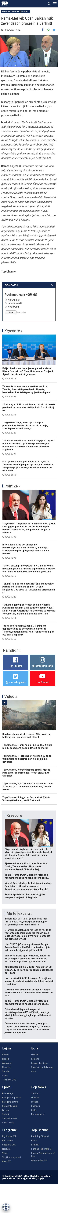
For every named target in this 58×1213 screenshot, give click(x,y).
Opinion (34, 1054)
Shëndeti (35, 1106)
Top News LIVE (9, 1080)
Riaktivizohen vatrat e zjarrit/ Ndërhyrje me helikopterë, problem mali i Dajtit (26, 736)
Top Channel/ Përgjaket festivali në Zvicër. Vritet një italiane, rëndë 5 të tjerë (26, 799)
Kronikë (5, 1059)
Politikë (15, 12)
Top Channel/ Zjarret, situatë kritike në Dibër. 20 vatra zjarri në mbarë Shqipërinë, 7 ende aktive (27, 786)
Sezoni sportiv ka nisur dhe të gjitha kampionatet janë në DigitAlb (25, 896)
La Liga (5, 1110)
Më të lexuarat (19, 913)
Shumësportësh (9, 1118)
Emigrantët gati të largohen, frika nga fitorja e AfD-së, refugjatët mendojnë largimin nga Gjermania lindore (26, 921)
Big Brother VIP (9, 1136)
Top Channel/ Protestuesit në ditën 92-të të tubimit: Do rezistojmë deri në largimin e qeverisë (26, 758)
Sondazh (11, 285)
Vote (10, 312)
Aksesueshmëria (39, 1160)
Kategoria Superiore (11, 1097)
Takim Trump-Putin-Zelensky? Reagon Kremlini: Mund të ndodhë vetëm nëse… (27, 876)
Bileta (34, 1140)
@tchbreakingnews (16, 682)
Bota (34, 1048)
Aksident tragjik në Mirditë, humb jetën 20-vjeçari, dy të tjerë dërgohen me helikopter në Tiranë (29, 970)
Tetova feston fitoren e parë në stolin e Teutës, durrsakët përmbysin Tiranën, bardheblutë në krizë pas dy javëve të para (26, 391)
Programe (9, 1130)
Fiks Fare (6, 1149)
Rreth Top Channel (40, 1136)
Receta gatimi (37, 1114)
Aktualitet (6, 1063)
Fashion (35, 1102)
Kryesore (6, 12)
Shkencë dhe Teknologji (42, 1067)
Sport (6, 1087)
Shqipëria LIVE (9, 1145)
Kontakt (35, 1145)
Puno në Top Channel (41, 1149)
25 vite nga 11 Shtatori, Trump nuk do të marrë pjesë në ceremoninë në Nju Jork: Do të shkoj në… (28, 409)
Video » (10, 696)
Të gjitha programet (11, 1157)
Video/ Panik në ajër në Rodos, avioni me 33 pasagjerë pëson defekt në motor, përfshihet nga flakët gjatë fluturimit (27, 958)
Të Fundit (25, 12)
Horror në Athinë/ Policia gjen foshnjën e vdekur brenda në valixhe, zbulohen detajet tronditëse (29, 981)
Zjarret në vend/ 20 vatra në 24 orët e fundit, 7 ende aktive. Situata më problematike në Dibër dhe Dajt (26, 866)
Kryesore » (13, 331)
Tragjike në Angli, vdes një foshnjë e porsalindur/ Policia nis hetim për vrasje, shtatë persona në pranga (25, 427)
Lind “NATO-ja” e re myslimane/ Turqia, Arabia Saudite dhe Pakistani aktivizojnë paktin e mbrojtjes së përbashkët (27, 947)
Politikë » (12, 486)
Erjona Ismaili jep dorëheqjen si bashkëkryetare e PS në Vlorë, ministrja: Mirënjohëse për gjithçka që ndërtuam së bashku (25, 551)
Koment (35, 1059)
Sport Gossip (8, 1122)
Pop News (38, 1087)
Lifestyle (35, 1097)
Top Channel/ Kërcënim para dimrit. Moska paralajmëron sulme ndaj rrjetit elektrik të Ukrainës (26, 772)
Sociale (5, 1071)
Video (5, 1075)
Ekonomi (6, 1067)
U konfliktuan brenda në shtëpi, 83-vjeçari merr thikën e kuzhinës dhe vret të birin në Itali (29, 992)
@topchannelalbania (42, 666)
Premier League (9, 1106)
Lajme (6, 1048)
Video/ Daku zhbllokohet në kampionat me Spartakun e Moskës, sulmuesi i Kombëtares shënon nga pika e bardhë (28, 886)
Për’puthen (7, 1140)
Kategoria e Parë (10, 1102)
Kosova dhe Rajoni (39, 1063)
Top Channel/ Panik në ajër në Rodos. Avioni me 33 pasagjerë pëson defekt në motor (27, 746)
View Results (21, 312)
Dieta (33, 1110)
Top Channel (16, 666)
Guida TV (6, 1161)
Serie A (5, 1114)
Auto (33, 1071)
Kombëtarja (7, 1093)
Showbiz (35, 1093)
